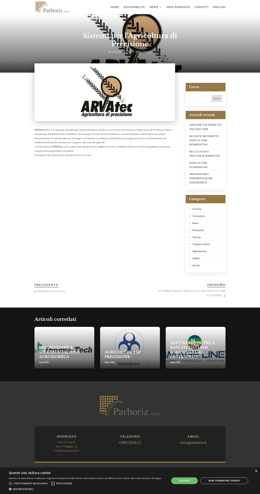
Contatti (202, 7)
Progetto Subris (201, 244)
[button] (85, 489)
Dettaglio (156, 478)
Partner (147, 51)
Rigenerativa (199, 251)
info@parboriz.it (193, 442)
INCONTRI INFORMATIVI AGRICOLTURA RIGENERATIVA (204, 140)
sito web (87, 155)
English (219, 7)
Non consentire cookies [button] (224, 480)
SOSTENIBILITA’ (134, 7)
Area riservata (178, 7)
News (154, 7)
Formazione (198, 215)
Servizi (196, 265)
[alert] (130, 480)
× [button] (256, 471)
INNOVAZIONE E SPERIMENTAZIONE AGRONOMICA (201, 178)
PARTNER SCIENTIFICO (51, 291)
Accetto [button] (184, 480)
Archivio (196, 208)
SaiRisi (196, 258)
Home (115, 7)
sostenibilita (118, 51)
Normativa (198, 230)
